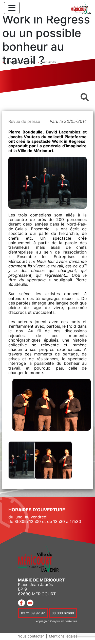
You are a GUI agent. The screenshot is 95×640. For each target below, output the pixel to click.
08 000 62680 (63, 613)
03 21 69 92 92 (33, 613)
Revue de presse (24, 121)
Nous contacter (30, 636)
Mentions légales (63, 636)
